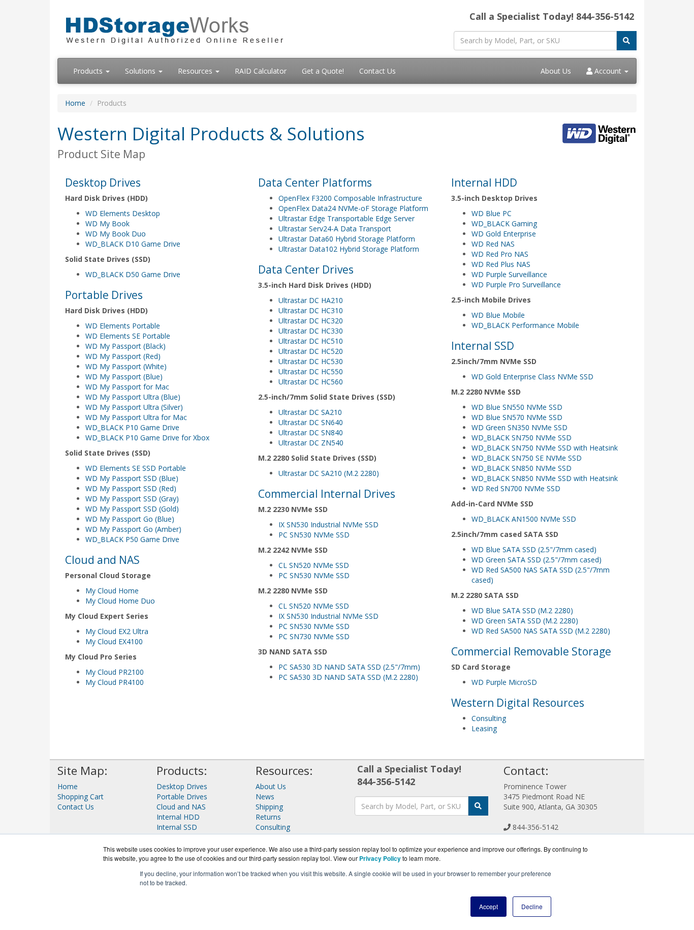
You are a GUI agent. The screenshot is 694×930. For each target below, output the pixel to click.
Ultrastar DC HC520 (310, 351)
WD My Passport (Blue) (124, 376)
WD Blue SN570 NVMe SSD (516, 417)
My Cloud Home (112, 590)
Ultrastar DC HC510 (310, 341)
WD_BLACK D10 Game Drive (132, 244)
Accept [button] (488, 906)
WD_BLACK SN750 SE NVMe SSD (526, 458)
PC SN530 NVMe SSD (314, 534)
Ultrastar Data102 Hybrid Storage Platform (348, 249)
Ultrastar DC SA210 (310, 412)
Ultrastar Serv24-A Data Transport (334, 228)
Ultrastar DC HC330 (310, 331)
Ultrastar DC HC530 (310, 361)
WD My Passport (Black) (125, 346)
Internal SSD (482, 346)
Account (607, 71)
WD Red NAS (493, 244)
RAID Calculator (261, 71)
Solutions (141, 71)
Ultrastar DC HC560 (310, 381)
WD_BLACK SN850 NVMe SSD (521, 468)
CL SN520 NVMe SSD (313, 565)
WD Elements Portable (122, 326)
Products (89, 71)
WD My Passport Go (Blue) (129, 519)
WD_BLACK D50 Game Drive (132, 274)
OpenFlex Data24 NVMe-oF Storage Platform (353, 208)
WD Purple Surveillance (509, 274)
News (265, 796)
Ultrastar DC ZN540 (310, 442)
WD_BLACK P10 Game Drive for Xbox (147, 437)
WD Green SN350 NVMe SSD (519, 427)
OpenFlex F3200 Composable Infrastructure (350, 198)
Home (75, 103)
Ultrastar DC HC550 (310, 371)
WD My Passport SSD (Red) (130, 488)
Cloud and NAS (102, 560)
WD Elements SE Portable (127, 336)
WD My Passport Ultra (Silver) (134, 407)
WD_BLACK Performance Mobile (525, 325)
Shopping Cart (80, 796)
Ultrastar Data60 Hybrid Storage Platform (346, 239)
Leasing (484, 728)
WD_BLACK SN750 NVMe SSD (521, 437)
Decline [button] (532, 906)
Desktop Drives (103, 182)
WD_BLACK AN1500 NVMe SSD (523, 519)
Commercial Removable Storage (531, 651)
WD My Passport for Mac (127, 387)
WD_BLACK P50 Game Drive (132, 539)
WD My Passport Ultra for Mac (136, 417)
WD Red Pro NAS (499, 254)
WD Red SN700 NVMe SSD (515, 488)
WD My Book (107, 223)
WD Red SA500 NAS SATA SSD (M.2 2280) (540, 631)
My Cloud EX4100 (114, 641)
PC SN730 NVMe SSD (314, 636)
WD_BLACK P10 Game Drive (132, 427)
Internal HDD (484, 182)
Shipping (269, 807)
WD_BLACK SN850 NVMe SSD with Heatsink (544, 478)
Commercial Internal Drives (326, 494)
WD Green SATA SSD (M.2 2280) (524, 620)
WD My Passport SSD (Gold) (132, 509)
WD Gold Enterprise (503, 233)
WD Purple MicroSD (504, 682)
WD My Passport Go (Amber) (133, 529)
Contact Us (377, 71)
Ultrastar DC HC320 (310, 320)
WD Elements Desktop (122, 213)
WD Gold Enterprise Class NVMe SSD (532, 376)
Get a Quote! (323, 71)
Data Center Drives (306, 269)
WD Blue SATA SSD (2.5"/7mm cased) (533, 549)
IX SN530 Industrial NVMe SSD (328, 524)
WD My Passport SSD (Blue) (131, 478)
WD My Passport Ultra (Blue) (132, 397)
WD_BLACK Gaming (504, 223)
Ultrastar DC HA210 (310, 300)
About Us (556, 71)
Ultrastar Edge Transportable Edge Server (346, 218)
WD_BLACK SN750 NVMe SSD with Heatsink (544, 448)
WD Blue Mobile (498, 315)
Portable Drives (104, 295)
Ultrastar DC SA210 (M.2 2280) (328, 473)
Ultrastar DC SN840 (310, 432)
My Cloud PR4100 (114, 682)
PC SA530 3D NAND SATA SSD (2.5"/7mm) (349, 667)
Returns (268, 817)
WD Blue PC (491, 213)
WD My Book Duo (115, 233)
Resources (196, 71)
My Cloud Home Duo (120, 601)
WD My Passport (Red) (123, 356)
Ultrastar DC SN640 (310, 422)
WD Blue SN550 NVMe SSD (516, 407)
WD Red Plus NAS (500, 264)
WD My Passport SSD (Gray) (132, 498)
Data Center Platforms (315, 182)
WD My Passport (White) (126, 366)
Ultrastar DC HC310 (310, 310)
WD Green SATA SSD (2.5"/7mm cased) (536, 559)
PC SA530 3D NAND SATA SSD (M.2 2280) (348, 677)
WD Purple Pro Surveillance (516, 284)
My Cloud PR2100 (114, 672)
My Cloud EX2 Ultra (116, 631)
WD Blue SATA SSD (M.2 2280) (522, 610)
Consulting (488, 718)
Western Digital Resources (517, 703)
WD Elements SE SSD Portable (135, 468)
